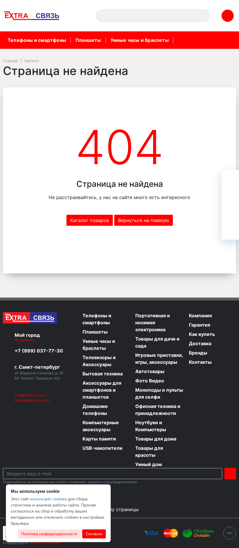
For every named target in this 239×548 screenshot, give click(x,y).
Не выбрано (25, 340)
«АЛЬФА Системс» (45, 543)
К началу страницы (117, 509)
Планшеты (88, 40)
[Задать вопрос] (230, 231)
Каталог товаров (89, 220)
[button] (79, 15)
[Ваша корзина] (230, 178)
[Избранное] (230, 196)
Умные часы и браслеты (139, 40)
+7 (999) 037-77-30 (39, 351)
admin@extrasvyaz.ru (32, 400)
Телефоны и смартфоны (37, 40)
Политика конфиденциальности (49, 534)
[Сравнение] (230, 213)
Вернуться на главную (143, 220)
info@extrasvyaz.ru (30, 395)
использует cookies (48, 499)
